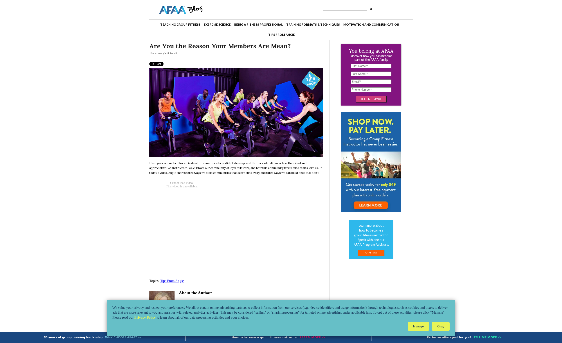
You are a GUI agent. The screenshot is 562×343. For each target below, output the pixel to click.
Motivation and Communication (371, 24)
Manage (418, 326)
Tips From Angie (281, 34)
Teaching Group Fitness (180, 24)
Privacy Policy (145, 317)
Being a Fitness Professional (258, 24)
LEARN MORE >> (312, 337)
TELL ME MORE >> (487, 337)
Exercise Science (217, 24)
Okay (440, 326)
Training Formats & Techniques (313, 24)
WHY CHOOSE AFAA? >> (123, 337)
